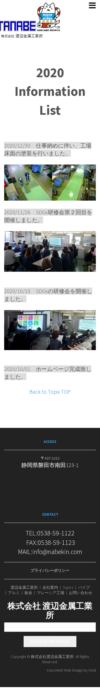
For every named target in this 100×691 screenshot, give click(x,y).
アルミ (14, 593)
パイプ (84, 587)
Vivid (92, 670)
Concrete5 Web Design (65, 670)
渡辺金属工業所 (24, 587)
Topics (68, 587)
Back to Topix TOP (50, 391)
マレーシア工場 (50, 593)
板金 (28, 593)
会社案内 (50, 587)
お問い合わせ (80, 593)
